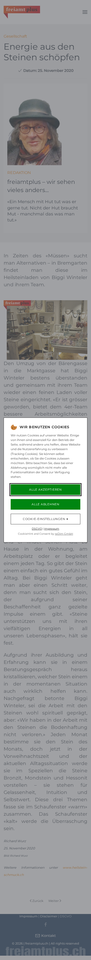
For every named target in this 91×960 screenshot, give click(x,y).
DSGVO (37, 528)
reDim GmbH (64, 533)
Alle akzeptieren (45, 489)
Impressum (51, 528)
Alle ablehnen (45, 504)
